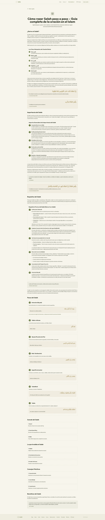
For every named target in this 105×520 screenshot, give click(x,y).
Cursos (64, 1)
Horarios (43, 517)
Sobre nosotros (52, 517)
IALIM (20, 517)
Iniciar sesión (85, 1)
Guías (36, 517)
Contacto (58, 517)
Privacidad (63, 517)
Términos (67, 517)
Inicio (60, 1)
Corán (39, 517)
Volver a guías (31, 8)
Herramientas (71, 1)
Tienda (79, 1)
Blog (32, 517)
